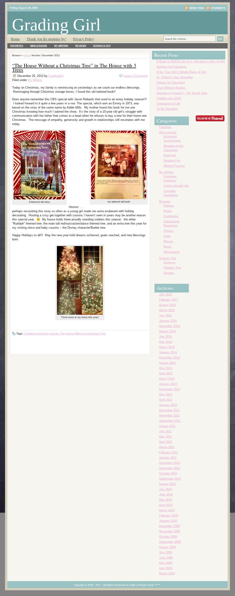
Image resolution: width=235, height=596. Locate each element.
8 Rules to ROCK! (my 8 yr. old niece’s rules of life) (191, 61)
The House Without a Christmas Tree (83, 333)
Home (15, 38)
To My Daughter (167, 109)
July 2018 (165, 294)
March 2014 (167, 347)
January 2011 (168, 457)
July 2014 (165, 336)
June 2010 (166, 494)
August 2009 (167, 547)
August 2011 (167, 426)
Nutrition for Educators (171, 66)
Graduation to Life (168, 103)
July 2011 (165, 431)
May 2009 (165, 563)
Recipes (169, 273)
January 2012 (168, 405)
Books (168, 211)
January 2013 (168, 384)
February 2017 (168, 299)
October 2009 (168, 536)
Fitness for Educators (171, 82)
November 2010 (169, 468)
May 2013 (165, 368)
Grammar (170, 155)
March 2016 (167, 310)
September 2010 (170, 478)
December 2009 (169, 526)
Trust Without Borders (171, 87)
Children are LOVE (169, 98)
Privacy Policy (83, 38)
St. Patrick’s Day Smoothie (175, 77)
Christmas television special (41, 333)
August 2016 (167, 305)
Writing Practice (174, 166)
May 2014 (165, 342)
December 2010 (169, 463)
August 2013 (167, 363)
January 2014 (168, 352)
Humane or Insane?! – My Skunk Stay (182, 93)
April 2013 (165, 373)
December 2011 (169, 410)
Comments (218, 8)
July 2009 (165, 552)
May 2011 (165, 436)
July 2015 (165, 315)
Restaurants (172, 252)
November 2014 (169, 326)
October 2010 (168, 473)
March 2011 (166, 447)
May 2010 (165, 499)
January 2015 (168, 320)
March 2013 (167, 378)
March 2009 (167, 573)
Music (168, 246)
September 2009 (170, 542)
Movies (168, 241)
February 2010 (168, 515)
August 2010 (167, 484)
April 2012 (165, 399)
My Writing (61, 45)
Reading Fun (172, 160)
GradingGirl (55, 76)
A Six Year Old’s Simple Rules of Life (181, 72)
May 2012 (165, 394)
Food (167, 236)
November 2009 (169, 531)
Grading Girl (56, 24)
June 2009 (166, 557)
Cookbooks (171, 216)
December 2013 (169, 357)
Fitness (168, 231)
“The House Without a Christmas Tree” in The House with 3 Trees (74, 67)
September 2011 (170, 421)
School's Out (102, 45)
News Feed (196, 8)
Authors (169, 205)
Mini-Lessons (38, 45)
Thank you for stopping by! (46, 38)
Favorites (16, 45)
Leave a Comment (135, 76)
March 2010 (167, 510)
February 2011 (168, 452)
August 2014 (167, 331)
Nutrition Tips (172, 267)
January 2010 (168, 521)
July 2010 (165, 489)
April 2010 (165, 505)
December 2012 (169, 389)
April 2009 (165, 568)
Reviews (80, 45)
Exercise (169, 262)
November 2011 (169, 415)
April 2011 (165, 442)
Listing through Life (176, 185)
